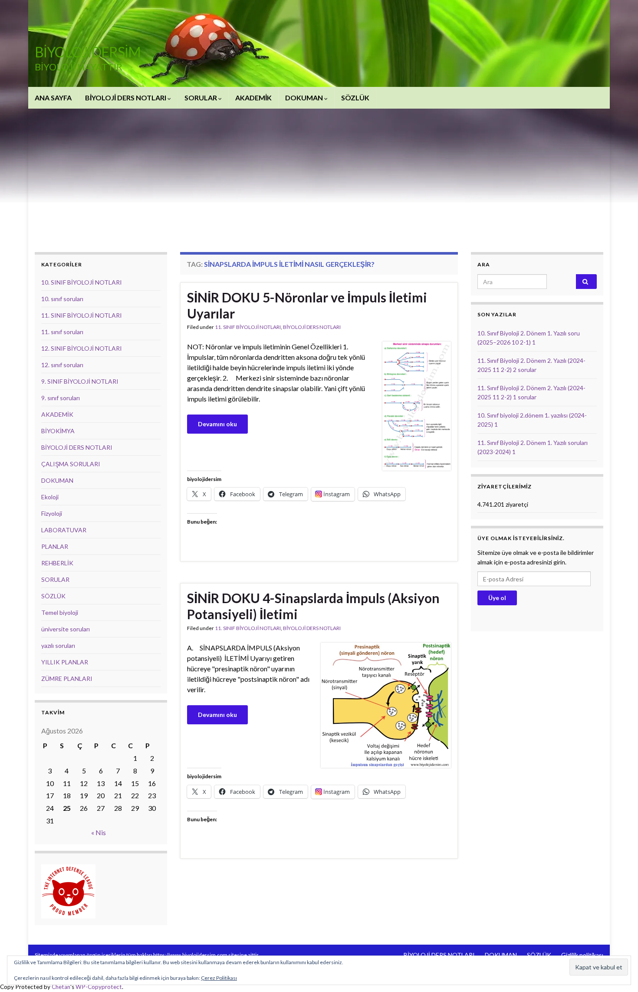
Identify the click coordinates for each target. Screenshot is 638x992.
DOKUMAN (304, 97)
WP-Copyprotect (99, 986)
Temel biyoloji (59, 612)
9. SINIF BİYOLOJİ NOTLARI (79, 381)
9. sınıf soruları (60, 397)
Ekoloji (50, 497)
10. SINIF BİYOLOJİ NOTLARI (81, 282)
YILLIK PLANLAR (64, 662)
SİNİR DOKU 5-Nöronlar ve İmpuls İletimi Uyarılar (307, 305)
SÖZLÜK (355, 97)
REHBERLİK (57, 563)
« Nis (98, 832)
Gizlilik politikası (582, 955)
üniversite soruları (65, 629)
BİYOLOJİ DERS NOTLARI (126, 97)
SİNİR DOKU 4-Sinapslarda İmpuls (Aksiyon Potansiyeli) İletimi (313, 606)
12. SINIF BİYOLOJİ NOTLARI (81, 348)
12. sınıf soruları (62, 364)
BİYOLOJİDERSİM (88, 51)
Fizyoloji (51, 513)
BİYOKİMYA (58, 431)
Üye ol (497, 597)
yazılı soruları (58, 645)
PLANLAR (54, 546)
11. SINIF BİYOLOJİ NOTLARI (248, 327)
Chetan (61, 986)
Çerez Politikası (219, 978)
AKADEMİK (253, 97)
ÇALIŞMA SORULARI (70, 464)
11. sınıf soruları (62, 331)
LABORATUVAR (63, 530)
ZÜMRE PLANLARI (66, 678)
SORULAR (201, 97)
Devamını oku (217, 424)
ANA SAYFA (53, 97)
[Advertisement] (319, 174)
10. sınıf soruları (62, 298)
